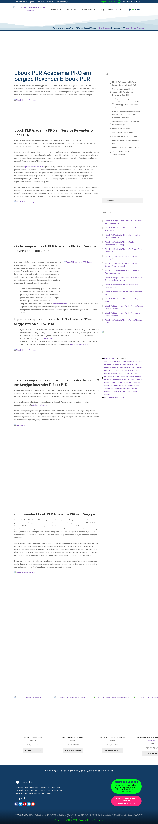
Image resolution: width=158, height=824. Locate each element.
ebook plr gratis (124, 373)
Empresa (54, 10)
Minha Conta (113, 10)
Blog (102, 10)
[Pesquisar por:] (122, 200)
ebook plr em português (124, 370)
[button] (139, 74)
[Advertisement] (101, 20)
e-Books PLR (87, 10)
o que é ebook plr (131, 382)
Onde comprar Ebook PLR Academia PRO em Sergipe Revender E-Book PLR (122, 92)
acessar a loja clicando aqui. (80, 344)
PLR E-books (120, 397)
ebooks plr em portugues (125, 376)
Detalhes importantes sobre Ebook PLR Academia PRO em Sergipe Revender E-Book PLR (126, 114)
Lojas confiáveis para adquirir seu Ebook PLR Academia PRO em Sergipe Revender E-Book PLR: (127, 103)
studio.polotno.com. (40, 405)
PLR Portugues (116, 391)
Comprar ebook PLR (112, 361)
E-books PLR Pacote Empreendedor (121, 152)
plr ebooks (114, 385)
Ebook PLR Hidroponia (121, 128)
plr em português (126, 385)
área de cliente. (105, 28)
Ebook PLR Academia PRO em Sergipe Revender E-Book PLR (124, 83)
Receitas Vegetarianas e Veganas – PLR (125, 141)
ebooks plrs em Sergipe (133, 379)
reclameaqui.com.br (60, 303)
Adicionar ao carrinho (33, 750)
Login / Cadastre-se (109, 1)
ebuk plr (107, 382)
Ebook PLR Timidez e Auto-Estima (125, 147)
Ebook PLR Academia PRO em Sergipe (122, 364)
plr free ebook (116, 388)
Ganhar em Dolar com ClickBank (125, 136)
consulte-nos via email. (135, 28)
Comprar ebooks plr (129, 361)
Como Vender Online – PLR (122, 132)
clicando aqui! (46, 338)
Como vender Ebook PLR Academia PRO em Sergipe (126, 123)
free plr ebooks (117, 382)
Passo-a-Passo (71, 10)
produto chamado (34, 166)
